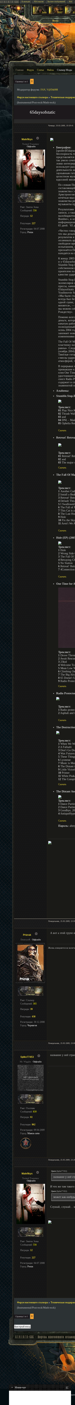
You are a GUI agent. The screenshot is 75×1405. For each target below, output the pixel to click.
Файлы (50, 70)
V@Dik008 (52, 89)
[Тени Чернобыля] (56, 13)
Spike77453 (27, 1057)
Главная (20, 70)
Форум (30, 70)
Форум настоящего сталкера (32, 97)
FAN (43, 89)
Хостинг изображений (56, 2)
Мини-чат (18, 1387)
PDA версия (38, 2)
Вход (55, 20)
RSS (70, 2)
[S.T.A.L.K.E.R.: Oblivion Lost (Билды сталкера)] (40, 13)
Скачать (62, 430)
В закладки (26, 2)
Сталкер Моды (64, 70)
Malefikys (27, 139)
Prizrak (27, 935)
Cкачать (62, 720)
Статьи (40, 70)
